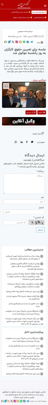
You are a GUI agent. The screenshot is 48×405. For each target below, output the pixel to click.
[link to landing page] (24, 4)
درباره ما (31, 401)
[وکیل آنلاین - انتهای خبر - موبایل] (24, 121)
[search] (2, 4)
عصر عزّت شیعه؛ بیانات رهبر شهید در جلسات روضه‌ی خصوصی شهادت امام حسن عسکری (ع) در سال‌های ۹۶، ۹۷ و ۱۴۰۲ (24, 321)
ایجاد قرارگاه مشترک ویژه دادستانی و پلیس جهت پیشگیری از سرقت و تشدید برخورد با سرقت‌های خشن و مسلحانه (24, 276)
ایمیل (41, 207)
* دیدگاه (40, 171)
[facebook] (26, 142)
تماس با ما (38, 401)
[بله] (27, 43)
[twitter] (32, 142)
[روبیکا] (5, 43)
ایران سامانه (18, 397)
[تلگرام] (31, 43)
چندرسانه (28, 31)
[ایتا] (20, 43)
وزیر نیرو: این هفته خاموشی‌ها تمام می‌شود (23, 291)
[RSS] (8, 402)
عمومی (20, 31)
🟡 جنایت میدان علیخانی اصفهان (22, 18)
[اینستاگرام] (16, 43)
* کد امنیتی (38, 217)
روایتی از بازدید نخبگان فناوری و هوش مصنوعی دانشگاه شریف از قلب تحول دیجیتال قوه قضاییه (27, 266)
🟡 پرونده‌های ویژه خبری (39, 12)
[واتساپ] (24, 43)
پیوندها (44, 401)
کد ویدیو (29, 112)
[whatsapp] (16, 142)
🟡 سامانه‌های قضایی (40, 18)
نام (42, 197)
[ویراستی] (9, 43)
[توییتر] (13, 43)
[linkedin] (21, 142)
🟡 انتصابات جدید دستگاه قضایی (20, 12)
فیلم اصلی (37, 119)
